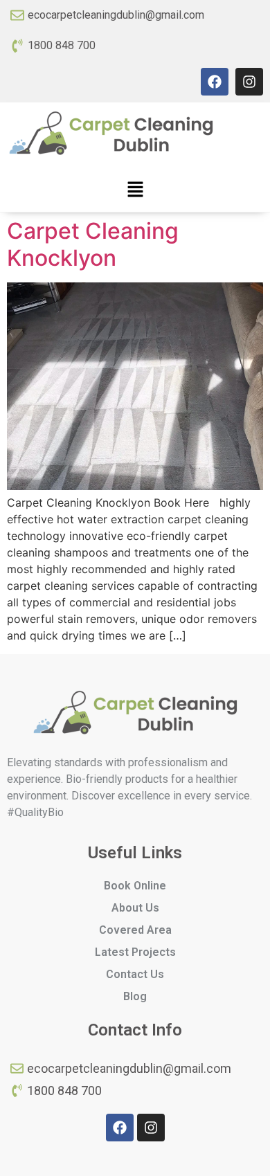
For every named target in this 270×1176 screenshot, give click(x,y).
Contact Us (135, 974)
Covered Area (135, 930)
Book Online (135, 885)
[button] (135, 190)
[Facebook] (214, 82)
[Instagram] (249, 82)
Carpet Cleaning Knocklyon (93, 244)
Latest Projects (135, 952)
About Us (135, 907)
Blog (135, 996)
